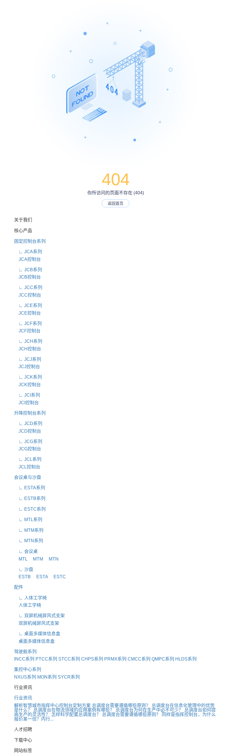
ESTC (57, 576)
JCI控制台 (26, 402)
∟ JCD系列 (28, 423)
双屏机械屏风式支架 (36, 623)
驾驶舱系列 (25, 651)
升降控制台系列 (30, 413)
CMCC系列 (139, 659)
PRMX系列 (115, 659)
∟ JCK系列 (28, 377)
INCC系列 (24, 659)
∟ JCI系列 (27, 395)
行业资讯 (23, 697)
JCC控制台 (27, 295)
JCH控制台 (27, 348)
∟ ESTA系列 (29, 487)
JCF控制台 (27, 330)
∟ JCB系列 (28, 269)
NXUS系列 (25, 677)
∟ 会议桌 (26, 551)
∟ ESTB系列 (29, 498)
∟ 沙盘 (23, 569)
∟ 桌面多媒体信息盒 (37, 633)
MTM (35, 559)
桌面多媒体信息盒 (34, 641)
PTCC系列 (46, 659)
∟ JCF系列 (28, 323)
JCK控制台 (27, 384)
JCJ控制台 (27, 366)
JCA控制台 (27, 259)
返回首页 (115, 203)
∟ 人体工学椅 (30, 597)
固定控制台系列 (30, 241)
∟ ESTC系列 (30, 509)
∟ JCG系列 (28, 441)
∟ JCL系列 (27, 459)
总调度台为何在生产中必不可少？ (149, 710)
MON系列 (47, 677)
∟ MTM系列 (28, 530)
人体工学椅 (27, 605)
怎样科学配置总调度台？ (76, 714)
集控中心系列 (27, 669)
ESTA (40, 576)
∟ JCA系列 (28, 251)
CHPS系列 (92, 659)
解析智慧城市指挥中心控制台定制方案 (52, 705)
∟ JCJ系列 (27, 359)
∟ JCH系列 (28, 341)
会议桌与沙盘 (27, 477)
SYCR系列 (69, 677)
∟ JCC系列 (28, 287)
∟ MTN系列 (28, 540)
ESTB (22, 576)
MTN (51, 559)
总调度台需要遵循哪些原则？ (121, 705)
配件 (18, 587)
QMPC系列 (163, 659)
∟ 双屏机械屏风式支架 (39, 615)
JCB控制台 (27, 277)
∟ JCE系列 (28, 305)
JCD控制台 (27, 431)
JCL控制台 (27, 466)
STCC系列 (69, 659)
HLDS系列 (186, 659)
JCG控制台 (27, 448)
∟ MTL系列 (28, 519)
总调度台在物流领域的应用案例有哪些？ (73, 710)
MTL (20, 559)
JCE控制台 (27, 313)
